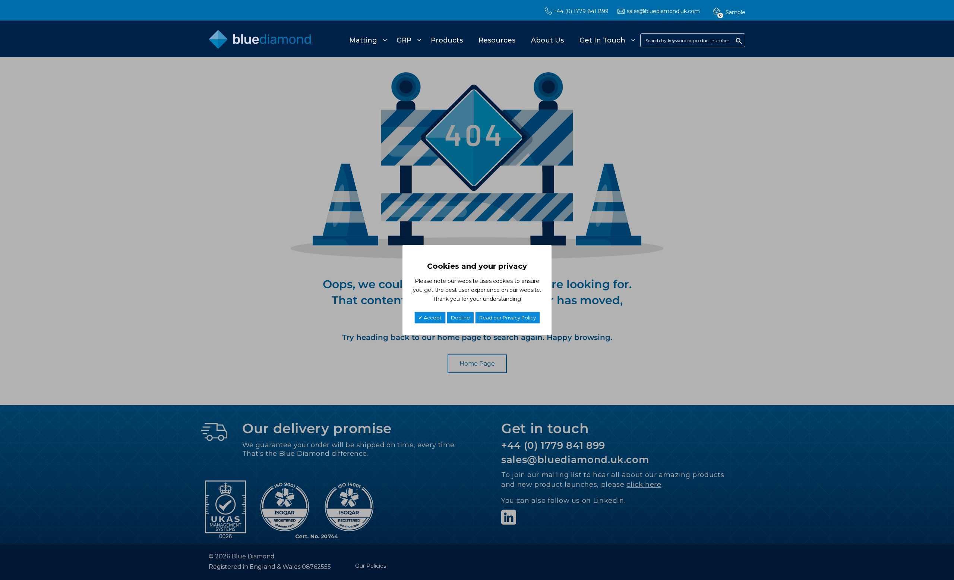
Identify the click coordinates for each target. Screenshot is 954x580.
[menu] (491, 40)
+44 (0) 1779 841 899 (581, 11)
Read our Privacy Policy (507, 318)
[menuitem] (366, 40)
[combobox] (692, 40)
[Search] (739, 40)
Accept (432, 318)
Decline (460, 318)
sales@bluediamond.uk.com (663, 11)
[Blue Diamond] (260, 43)
